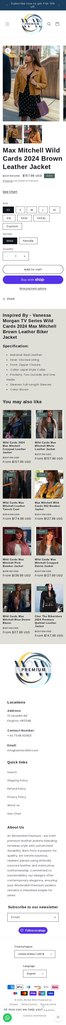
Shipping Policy (17, 780)
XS (8, 210)
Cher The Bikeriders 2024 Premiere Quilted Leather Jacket (48, 621)
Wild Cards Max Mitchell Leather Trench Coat (14, 506)
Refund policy (29, 1004)
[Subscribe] (54, 917)
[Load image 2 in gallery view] (33, 134)
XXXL (24, 218)
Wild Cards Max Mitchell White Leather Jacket (45, 446)
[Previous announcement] (7, 5)
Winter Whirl (31, 999)
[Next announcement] (59, 5)
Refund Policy (16, 789)
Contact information (34, 1015)
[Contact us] (7, 1017)
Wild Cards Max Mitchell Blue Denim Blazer (16, 619)
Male (10, 241)
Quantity (8, 249)
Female (28, 241)
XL (54, 210)
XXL (9, 218)
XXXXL (41, 218)
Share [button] (11, 299)
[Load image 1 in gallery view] (13, 134)
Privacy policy (48, 1004)
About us (13, 805)
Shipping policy (46, 1010)
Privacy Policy (16, 797)
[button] (7, 24)
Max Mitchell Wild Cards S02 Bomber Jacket (47, 506)
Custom (12, 226)
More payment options (33, 288)
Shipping (8, 180)
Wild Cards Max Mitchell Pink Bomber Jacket (13, 562)
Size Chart (10, 192)
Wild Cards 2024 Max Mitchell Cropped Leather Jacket (14, 447)
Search (12, 772)
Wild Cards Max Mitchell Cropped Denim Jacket (46, 562)
